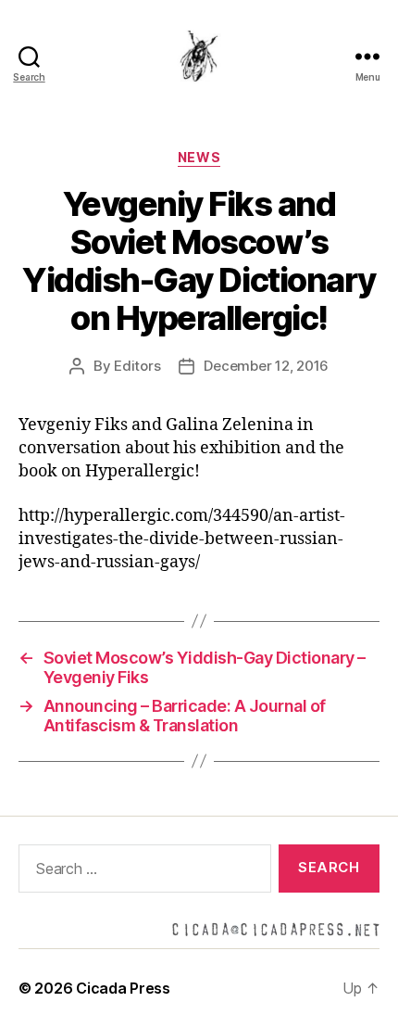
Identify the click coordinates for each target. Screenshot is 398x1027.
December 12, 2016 (266, 365)
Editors (137, 365)
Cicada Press (123, 988)
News (199, 157)
